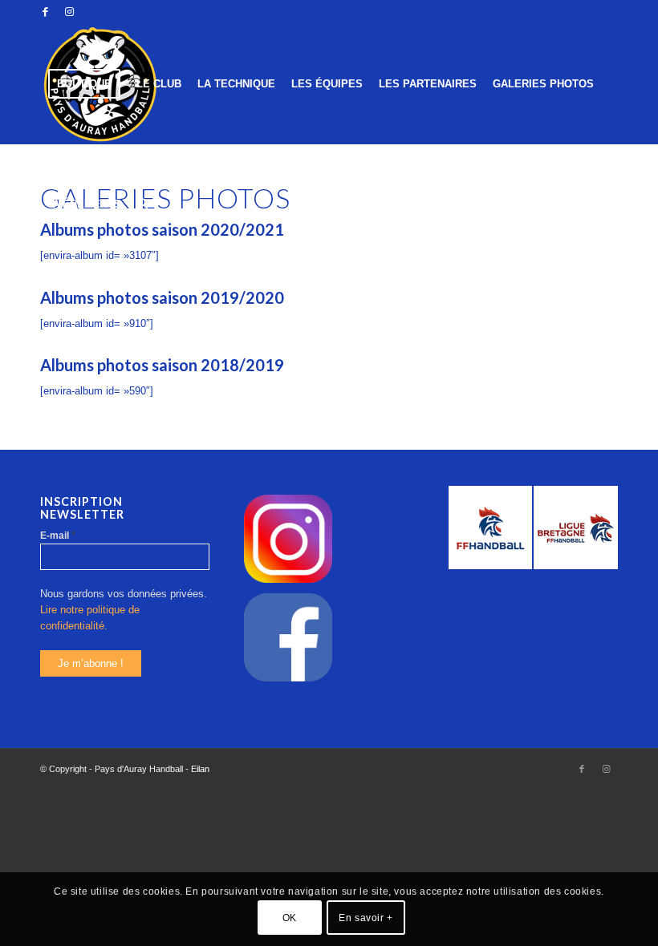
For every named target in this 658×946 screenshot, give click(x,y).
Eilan (200, 769)
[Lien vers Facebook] (45, 12)
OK (289, 918)
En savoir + (366, 918)
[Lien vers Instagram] (69, 12)
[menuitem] (84, 84)
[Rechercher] (142, 204)
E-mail (57, 535)
